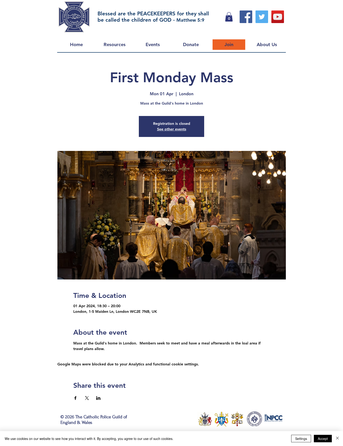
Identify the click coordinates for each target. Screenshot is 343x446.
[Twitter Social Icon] (262, 16)
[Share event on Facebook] (75, 398)
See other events (171, 129)
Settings (301, 438)
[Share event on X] (87, 398)
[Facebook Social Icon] (246, 16)
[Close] (337, 438)
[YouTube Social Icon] (277, 16)
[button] (229, 17)
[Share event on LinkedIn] (98, 398)
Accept (323, 438)
